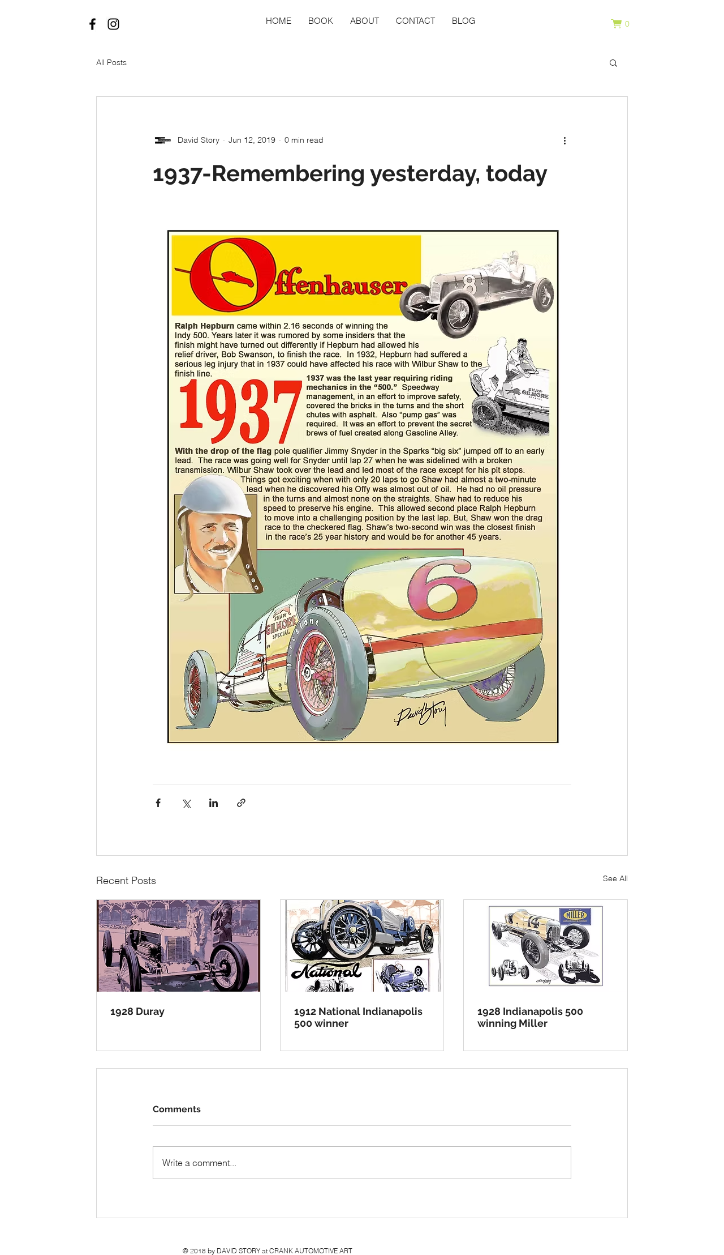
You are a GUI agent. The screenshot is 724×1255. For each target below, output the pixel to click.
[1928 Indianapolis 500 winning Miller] (545, 946)
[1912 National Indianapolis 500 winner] (362, 946)
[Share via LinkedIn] (213, 802)
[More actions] (564, 140)
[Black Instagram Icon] (113, 24)
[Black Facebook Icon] (92, 24)
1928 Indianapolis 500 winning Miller (530, 1017)
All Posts (111, 62)
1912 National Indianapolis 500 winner (358, 1017)
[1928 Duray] (178, 946)
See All (615, 878)
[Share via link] (241, 802)
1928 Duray (137, 1011)
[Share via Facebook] (158, 802)
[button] (625, 23)
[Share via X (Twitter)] (185, 802)
